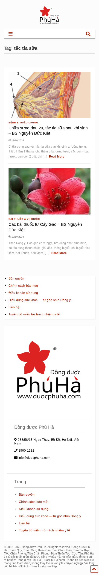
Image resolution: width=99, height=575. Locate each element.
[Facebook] (80, 34)
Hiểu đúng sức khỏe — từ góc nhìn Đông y (40, 300)
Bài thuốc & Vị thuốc (24, 219)
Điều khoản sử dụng (23, 293)
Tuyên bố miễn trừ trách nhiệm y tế (34, 314)
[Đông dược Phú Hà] (49, 23)
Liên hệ (14, 307)
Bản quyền (16, 278)
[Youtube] (73, 34)
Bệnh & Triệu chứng (23, 122)
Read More (56, 156)
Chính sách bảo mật (23, 285)
